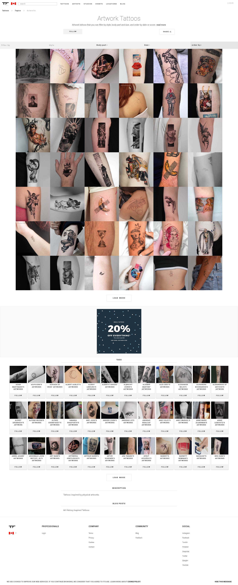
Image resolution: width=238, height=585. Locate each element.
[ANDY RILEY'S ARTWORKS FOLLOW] (165, 401)
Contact (91, 547)
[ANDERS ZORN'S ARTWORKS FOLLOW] (110, 401)
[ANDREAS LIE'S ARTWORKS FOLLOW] (128, 401)
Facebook (185, 538)
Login (44, 533)
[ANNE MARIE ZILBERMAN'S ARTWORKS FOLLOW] (201, 401)
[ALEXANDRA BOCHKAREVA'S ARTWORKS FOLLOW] (201, 366)
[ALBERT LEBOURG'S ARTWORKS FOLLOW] (91, 366)
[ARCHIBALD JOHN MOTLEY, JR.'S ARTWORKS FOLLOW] (36, 437)
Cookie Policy (134, 582)
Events (99, 4)
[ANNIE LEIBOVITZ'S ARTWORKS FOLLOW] (220, 401)
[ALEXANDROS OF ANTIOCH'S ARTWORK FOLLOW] (220, 366)
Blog (137, 533)
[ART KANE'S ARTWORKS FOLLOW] (55, 437)
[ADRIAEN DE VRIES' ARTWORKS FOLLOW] (55, 366)
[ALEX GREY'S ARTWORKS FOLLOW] (165, 366)
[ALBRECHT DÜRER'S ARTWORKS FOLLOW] (128, 366)
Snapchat (185, 551)
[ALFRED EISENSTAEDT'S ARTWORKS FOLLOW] (55, 401)
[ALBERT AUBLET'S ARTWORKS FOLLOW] (73, 366)
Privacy (91, 538)
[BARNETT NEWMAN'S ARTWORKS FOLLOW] (183, 437)
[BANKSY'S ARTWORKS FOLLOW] (165, 437)
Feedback (139, 538)
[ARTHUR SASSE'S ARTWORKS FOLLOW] (91, 437)
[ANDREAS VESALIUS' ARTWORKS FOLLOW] (146, 401)
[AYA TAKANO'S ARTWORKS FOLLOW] (128, 437)
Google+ (185, 561)
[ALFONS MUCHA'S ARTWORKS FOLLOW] (36, 401)
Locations (111, 4)
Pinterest (185, 547)
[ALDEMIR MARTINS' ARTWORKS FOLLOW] (146, 366)
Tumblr (185, 542)
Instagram (186, 533)
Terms (91, 533)
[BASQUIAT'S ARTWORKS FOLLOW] (201, 437)
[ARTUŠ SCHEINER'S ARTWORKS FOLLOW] (110, 437)
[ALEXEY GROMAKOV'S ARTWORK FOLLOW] (18, 401)
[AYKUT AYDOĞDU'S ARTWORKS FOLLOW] (146, 437)
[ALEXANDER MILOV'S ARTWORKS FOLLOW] (183, 366)
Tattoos (64, 4)
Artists (76, 4)
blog (122, 4)
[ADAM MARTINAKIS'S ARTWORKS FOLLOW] (18, 366)
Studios (88, 4)
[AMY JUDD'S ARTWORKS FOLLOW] (91, 401)
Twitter (184, 556)
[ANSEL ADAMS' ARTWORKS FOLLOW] (18, 437)
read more (161, 25)
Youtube (185, 565)
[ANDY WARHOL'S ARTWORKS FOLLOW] (183, 401)
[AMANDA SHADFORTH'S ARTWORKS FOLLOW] (73, 401)
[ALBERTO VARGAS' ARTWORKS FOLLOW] (110, 366)
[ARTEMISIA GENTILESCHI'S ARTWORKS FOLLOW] (73, 437)
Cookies (91, 542)
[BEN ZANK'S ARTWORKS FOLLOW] (220, 437)
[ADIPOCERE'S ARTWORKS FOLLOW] (36, 366)
